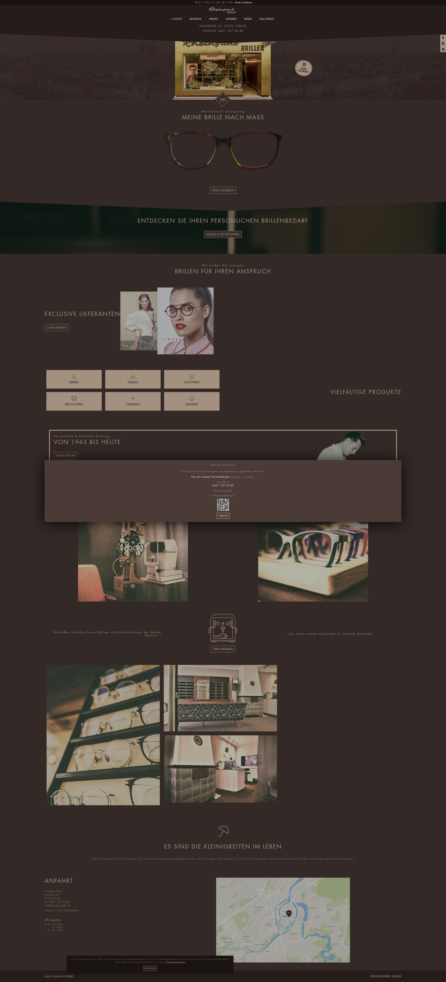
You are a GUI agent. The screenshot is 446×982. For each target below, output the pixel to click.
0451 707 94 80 (223, 485)
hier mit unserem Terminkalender (210, 477)
